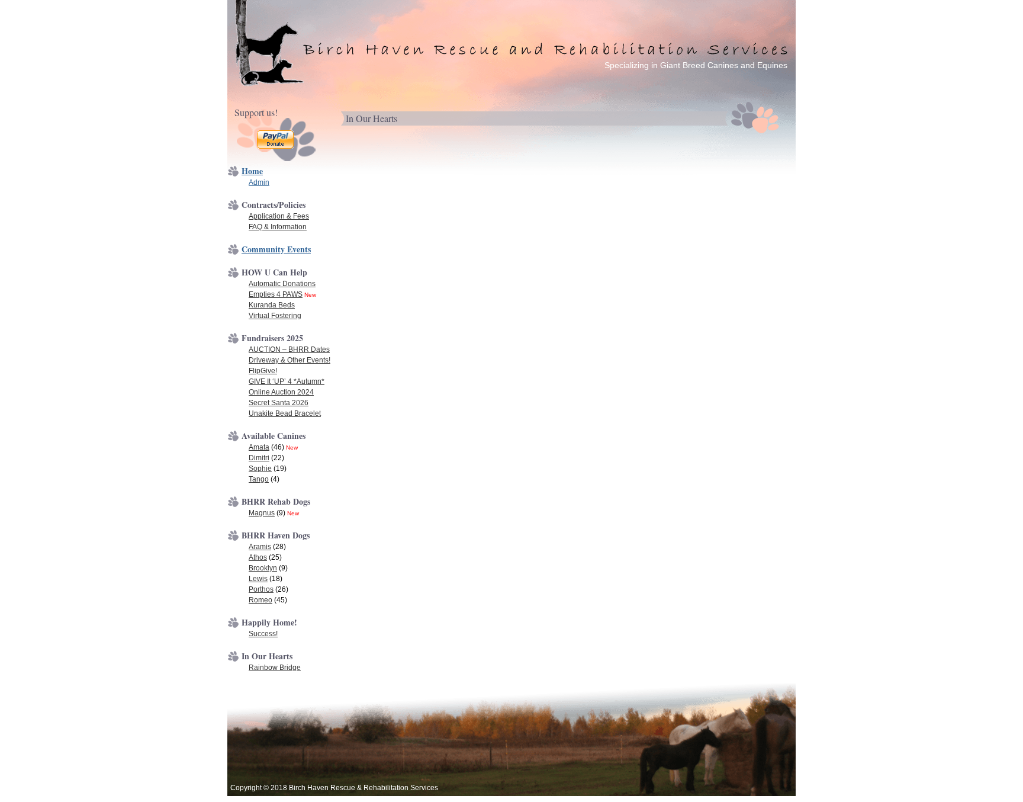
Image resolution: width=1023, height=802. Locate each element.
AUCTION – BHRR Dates (289, 349)
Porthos (261, 589)
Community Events (276, 249)
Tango (259, 479)
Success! (263, 634)
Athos (258, 557)
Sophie (260, 468)
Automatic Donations (282, 284)
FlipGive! (263, 371)
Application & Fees (279, 216)
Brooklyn (263, 568)
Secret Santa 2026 (278, 403)
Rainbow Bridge (275, 667)
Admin (259, 182)
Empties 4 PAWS (276, 294)
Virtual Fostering (275, 316)
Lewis (258, 579)
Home (252, 171)
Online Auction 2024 (281, 392)
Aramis (260, 547)
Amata (259, 447)
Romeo (260, 600)
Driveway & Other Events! (289, 360)
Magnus (262, 513)
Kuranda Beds (272, 305)
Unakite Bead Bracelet (285, 413)
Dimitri (259, 458)
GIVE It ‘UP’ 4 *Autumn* (286, 381)
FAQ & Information (278, 227)
